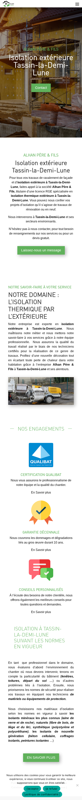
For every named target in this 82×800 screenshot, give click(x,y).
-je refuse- (51, 788)
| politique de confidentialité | (42, 794)
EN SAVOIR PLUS (41, 757)
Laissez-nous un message (41, 250)
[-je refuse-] (77, 785)
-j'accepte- (32, 788)
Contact (41, 88)
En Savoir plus (41, 492)
